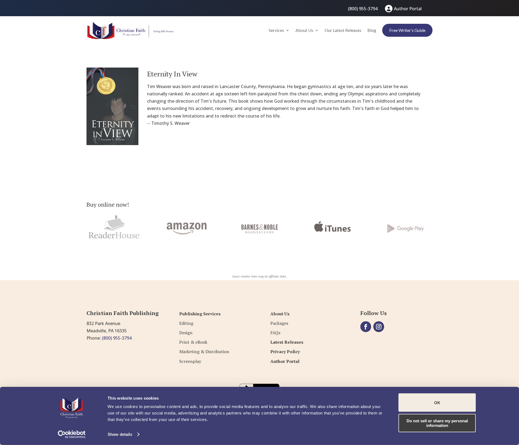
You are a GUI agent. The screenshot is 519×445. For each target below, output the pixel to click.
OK (437, 402)
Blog (371, 30)
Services (276, 30)
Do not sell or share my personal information (437, 422)
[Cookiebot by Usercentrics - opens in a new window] (71, 434)
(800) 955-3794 (363, 9)
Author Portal (408, 9)
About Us (304, 30)
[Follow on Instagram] (378, 326)
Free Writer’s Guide (407, 30)
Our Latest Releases (343, 30)
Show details (120, 434)
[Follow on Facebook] (365, 326)
